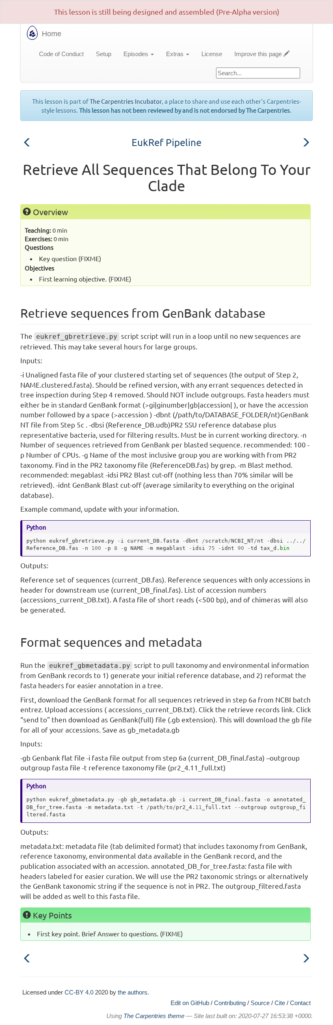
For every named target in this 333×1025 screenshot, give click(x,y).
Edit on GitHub (190, 1002)
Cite (280, 1002)
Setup (103, 53)
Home (51, 34)
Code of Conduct (61, 53)
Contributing (230, 1002)
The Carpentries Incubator (126, 101)
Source (260, 1002)
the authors (132, 992)
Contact (300, 1002)
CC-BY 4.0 (79, 992)
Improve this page (258, 53)
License (211, 53)
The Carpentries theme (153, 1016)
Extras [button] (175, 53)
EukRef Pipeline (166, 142)
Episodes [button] (136, 53)
